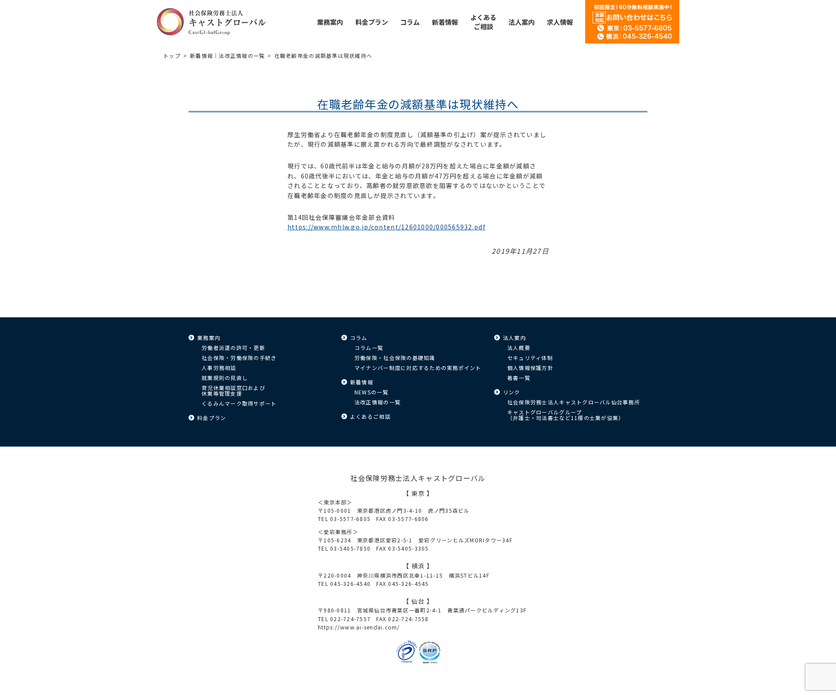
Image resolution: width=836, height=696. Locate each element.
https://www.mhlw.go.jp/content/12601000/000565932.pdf (386, 226)
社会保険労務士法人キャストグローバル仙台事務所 (573, 402)
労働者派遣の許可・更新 (233, 347)
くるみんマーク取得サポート (239, 403)
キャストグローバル (211, 22)
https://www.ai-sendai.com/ (359, 627)
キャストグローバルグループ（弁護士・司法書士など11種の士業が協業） (565, 414)
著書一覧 (518, 377)
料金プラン (211, 417)
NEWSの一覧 (371, 392)
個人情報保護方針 (530, 367)
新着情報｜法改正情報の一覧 (227, 55)
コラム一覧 (368, 347)
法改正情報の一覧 (377, 402)
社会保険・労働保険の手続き (239, 357)
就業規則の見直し (225, 377)
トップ (172, 55)
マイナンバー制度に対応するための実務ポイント (418, 367)
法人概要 (518, 347)
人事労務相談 (219, 367)
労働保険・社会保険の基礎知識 (394, 357)
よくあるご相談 (370, 416)
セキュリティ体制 (530, 357)
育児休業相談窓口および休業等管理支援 (233, 390)
